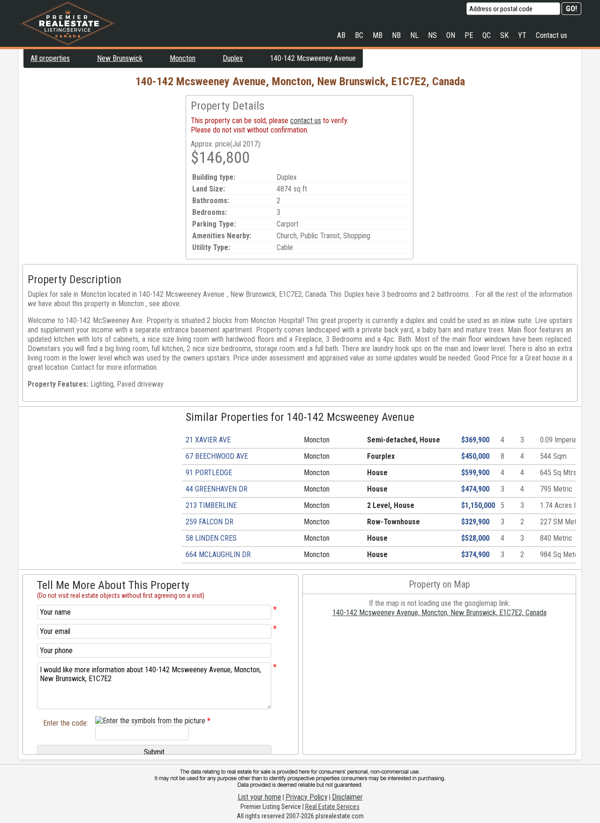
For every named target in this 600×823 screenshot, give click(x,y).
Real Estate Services (332, 806)
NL (414, 35)
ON (450, 35)
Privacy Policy (306, 797)
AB (341, 35)
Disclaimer (347, 797)
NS (432, 35)
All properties (50, 58)
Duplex (233, 58)
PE (469, 35)
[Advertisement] (102, 160)
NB (396, 35)
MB (377, 35)
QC (486, 35)
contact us (305, 120)
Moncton (182, 58)
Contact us (551, 35)
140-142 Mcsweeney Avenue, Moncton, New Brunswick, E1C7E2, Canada (439, 612)
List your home (259, 797)
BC (359, 35)
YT (522, 35)
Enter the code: (65, 723)
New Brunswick (119, 58)
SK (504, 35)
